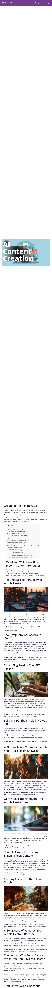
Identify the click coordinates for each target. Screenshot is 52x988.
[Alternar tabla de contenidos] (37, 526)
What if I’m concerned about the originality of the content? (23, 557)
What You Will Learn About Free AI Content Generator (20, 528)
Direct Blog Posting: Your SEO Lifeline (17, 533)
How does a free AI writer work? (18, 552)
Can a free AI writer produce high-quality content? (22, 554)
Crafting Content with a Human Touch (17, 542)
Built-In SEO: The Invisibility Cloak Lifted (17, 535)
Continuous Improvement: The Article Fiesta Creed (20, 538)
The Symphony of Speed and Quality (16, 531)
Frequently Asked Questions (15, 547)
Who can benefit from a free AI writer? (19, 550)
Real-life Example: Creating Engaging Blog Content (20, 540)
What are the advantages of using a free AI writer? (22, 555)
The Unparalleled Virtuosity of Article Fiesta (18, 530)
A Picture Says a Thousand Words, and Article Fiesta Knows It (22, 537)
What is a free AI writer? (15, 549)
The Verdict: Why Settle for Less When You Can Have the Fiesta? (23, 545)
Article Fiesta (7, 3)
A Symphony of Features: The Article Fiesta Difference (21, 544)
